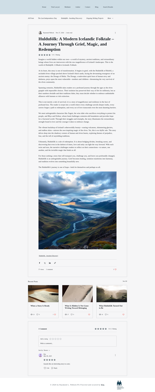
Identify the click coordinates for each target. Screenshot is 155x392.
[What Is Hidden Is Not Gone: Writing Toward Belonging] (77, 293)
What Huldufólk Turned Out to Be (111, 307)
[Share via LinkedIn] (50, 263)
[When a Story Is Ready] (43, 293)
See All (125, 281)
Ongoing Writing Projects (94, 18)
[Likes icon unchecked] (45, 368)
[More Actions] (115, 355)
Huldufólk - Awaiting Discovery (71, 18)
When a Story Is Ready (40, 306)
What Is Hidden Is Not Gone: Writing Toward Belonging (77, 307)
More (109, 18)
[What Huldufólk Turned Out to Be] (111, 293)
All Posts (31, 18)
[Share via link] (55, 263)
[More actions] (115, 32)
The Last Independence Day (47, 18)
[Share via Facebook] (39, 263)
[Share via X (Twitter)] (45, 263)
